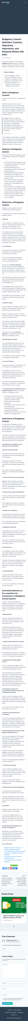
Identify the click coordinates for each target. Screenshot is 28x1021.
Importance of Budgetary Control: (14, 80)
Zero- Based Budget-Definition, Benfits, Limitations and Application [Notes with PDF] (15, 853)
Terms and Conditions (10, 1012)
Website (5, 994)
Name (5, 983)
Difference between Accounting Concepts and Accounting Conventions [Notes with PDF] (7, 880)
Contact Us (14, 1014)
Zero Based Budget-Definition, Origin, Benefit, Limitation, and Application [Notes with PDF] (21, 880)
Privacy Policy (17, 1010)
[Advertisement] (14, 19)
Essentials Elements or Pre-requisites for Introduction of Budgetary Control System (12, 84)
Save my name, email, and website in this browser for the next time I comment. (13, 999)
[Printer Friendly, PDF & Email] (14, 865)
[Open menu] (25, 3)
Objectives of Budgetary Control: (13, 79)
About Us (9, 1010)
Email (4, 988)
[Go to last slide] (4, 911)
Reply (4, 948)
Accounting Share (7, 57)
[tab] (13, 926)
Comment (6, 964)
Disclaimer (20, 1012)
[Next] (24, 911)
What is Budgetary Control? (12, 75)
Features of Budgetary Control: (13, 77)
